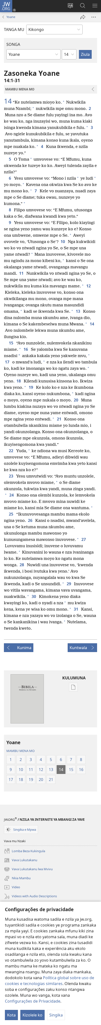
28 (22, 565)
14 (8, 101)
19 (31, 387)
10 (63, 242)
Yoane (10, 17)
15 (11, 343)
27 (84, 539)
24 (12, 495)
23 (11, 476)
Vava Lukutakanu (20, 860)
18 (19, 381)
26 (30, 520)
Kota (11, 1015)
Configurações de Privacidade (32, 1001)
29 (69, 584)
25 (11, 514)
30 (34, 596)
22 (11, 451)
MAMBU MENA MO (20, 751)
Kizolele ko (32, 1015)
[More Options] (93, 17)
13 (78, 311)
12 (89, 286)
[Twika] (82, 17)
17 (7, 362)
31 (76, 609)
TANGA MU (14, 29)
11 (22, 273)
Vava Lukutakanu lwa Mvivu (28, 869)
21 (59, 419)
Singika (56, 1015)
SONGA (13, 44)
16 (26, 349)
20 (76, 400)
